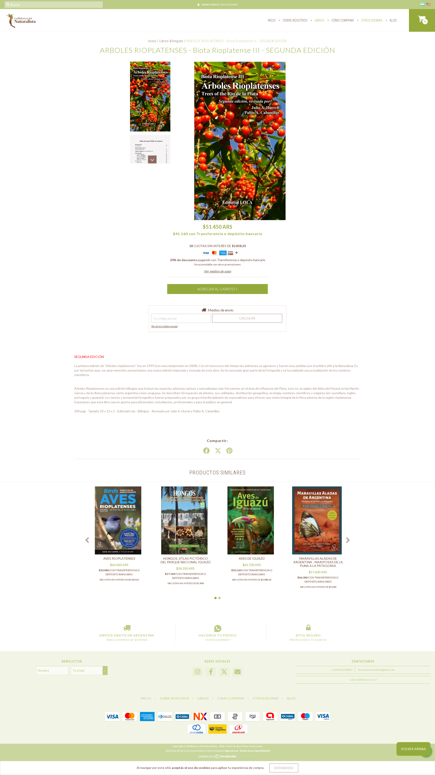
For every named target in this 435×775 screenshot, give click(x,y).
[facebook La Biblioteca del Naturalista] (210, 672)
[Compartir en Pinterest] (229, 450)
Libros (319, 20)
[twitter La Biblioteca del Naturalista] (224, 672)
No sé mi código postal (164, 326)
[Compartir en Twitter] (218, 450)
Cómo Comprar (342, 20)
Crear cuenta (210, 4)
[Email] (237, 672)
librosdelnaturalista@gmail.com (376, 669)
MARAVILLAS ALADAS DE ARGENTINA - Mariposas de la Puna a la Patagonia (318, 562)
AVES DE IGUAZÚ (252, 558)
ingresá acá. (231, 750)
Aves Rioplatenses (119, 558)
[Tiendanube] (217, 757)
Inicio (272, 20)
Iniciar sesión (229, 4)
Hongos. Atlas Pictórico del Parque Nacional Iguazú (185, 560)
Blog (393, 20)
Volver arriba (413, 749)
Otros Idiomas (371, 20)
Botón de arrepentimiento (255, 750)
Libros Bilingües (171, 41)
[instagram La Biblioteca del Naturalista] (197, 672)
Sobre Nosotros (294, 20)
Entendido (283, 768)
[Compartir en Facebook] (206, 450)
